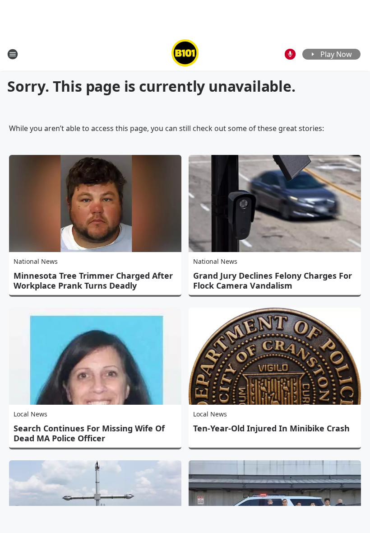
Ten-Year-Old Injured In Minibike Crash (271, 428)
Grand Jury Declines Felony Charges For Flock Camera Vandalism (272, 280)
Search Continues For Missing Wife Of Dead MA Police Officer (89, 433)
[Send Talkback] (290, 54)
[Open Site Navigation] (12, 54)
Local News (30, 414)
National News (36, 261)
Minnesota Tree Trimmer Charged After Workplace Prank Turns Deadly (93, 280)
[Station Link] (185, 54)
